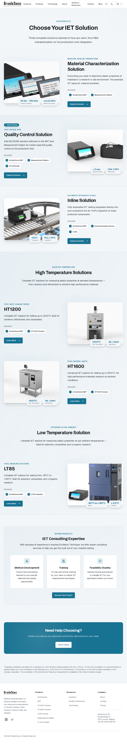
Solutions (27, 4)
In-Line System (43, 722)
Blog (100, 4)
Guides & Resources (76, 4)
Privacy (103, 705)
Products (39, 4)
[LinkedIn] (6, 719)
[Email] (12, 719)
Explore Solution (77, 104)
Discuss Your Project (63, 595)
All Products (42, 697)
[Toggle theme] (112, 4)
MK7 (39, 701)
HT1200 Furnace (44, 705)
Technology (52, 4)
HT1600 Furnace (44, 709)
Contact (90, 4)
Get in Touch (63, 645)
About (64, 4)
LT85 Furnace (43, 714)
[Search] (106, 4)
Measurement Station (46, 718)
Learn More (11, 340)
